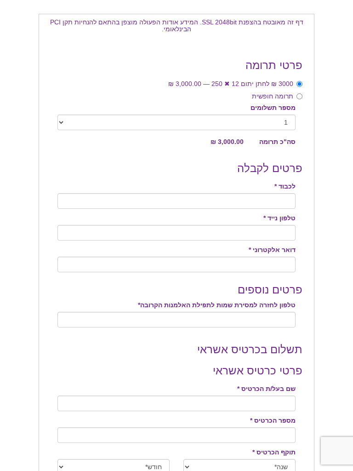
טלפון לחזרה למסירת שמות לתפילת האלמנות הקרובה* (217, 305)
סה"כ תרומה (277, 141)
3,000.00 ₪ (227, 141)
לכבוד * (285, 186)
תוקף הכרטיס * (274, 452)
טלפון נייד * (279, 218)
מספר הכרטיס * (273, 420)
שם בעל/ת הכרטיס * (266, 388)
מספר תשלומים (273, 107)
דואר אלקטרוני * (272, 249)
